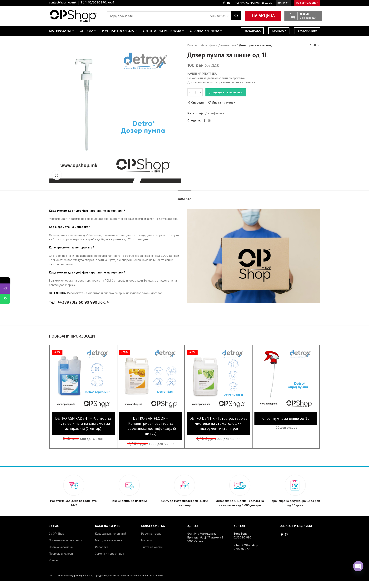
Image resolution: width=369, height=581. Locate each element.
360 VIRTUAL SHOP (307, 3)
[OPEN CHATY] (358, 566)
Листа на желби (223, 102)
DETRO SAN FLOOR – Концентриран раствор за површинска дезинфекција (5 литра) (150, 426)
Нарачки (146, 540)
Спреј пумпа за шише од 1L (285, 418)
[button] (83, 382)
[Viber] (5, 288)
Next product (318, 45)
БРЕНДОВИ (279, 30)
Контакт (54, 560)
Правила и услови (61, 553)
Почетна (192, 45)
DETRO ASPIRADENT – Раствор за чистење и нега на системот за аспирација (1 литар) (83, 423)
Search (236, 15)
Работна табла (151, 533)
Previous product (310, 45)
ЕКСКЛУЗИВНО (307, 30)
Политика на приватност (65, 540)
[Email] (228, 2)
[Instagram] (286, 535)
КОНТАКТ (283, 3)
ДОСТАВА (184, 199)
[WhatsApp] (5, 299)
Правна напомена (61, 547)
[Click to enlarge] (57, 175)
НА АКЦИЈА (263, 15)
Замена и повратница (109, 553)
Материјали (208, 45)
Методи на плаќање (108, 540)
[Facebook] (224, 2)
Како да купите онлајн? (110, 533)
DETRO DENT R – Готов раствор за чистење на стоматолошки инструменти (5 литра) (218, 423)
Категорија (217, 15)
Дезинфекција (227, 45)
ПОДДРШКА (253, 30)
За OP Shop (56, 533)
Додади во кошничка (226, 92)
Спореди (197, 102)
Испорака (101, 547)
